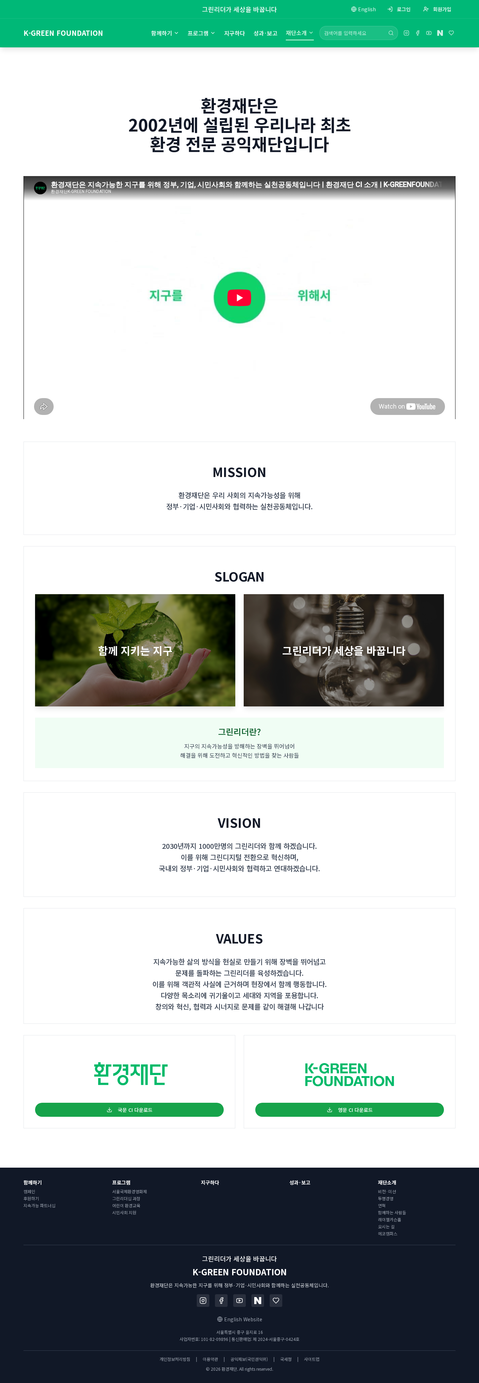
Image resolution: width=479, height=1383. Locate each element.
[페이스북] (417, 33)
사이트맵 (311, 1359)
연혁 (382, 1205)
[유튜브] (429, 33)
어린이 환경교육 (126, 1205)
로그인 (404, 9)
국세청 (286, 1359)
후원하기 (31, 1198)
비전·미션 (387, 1191)
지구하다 (234, 33)
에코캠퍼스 (387, 1233)
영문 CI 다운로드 (355, 1109)
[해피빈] (451, 33)
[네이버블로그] (440, 33)
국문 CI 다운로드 (135, 1109)
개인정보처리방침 (175, 1359)
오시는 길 (386, 1226)
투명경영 (385, 1198)
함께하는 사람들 (392, 1212)
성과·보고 (265, 33)
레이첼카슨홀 (389, 1219)
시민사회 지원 (124, 1212)
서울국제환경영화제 (129, 1191)
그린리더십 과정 (126, 1198)
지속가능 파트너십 (39, 1205)
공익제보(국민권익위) (249, 1359)
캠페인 (29, 1191)
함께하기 (161, 33)
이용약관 (210, 1359)
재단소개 (296, 32)
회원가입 (442, 9)
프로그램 (198, 33)
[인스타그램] (406, 33)
